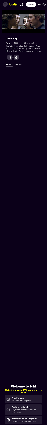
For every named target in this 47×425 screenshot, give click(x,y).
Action (8, 43)
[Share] (16, 57)
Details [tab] (18, 64)
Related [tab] (9, 64)
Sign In (40, 4)
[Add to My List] (10, 57)
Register (31, 4)
